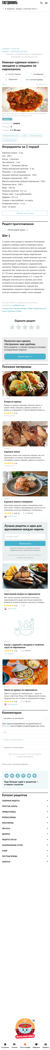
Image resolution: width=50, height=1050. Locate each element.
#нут (11, 308)
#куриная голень (14, 311)
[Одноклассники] (18, 776)
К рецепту (6, 119)
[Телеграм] (6, 776)
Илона (4, 84)
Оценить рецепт (8, 15)
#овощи (5, 308)
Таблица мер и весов (25, 213)
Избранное (36, 1047)
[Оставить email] (25, 536)
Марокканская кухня (11, 136)
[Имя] (25, 732)
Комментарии (42, 15)
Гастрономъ (5, 1047)
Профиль (46, 1047)
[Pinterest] (23, 776)
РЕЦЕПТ (7, 498)
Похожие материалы (25, 15)
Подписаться (25, 543)
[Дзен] (34, 776)
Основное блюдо (9, 140)
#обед (29, 308)
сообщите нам (19, 305)
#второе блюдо (20, 308)
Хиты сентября (25, 1047)
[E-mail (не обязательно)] (25, 739)
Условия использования (25, 557)
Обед (25, 136)
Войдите (6, 726)
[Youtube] (29, 776)
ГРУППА (7, 398)
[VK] (12, 776)
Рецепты (15, 1047)
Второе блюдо (36, 136)
